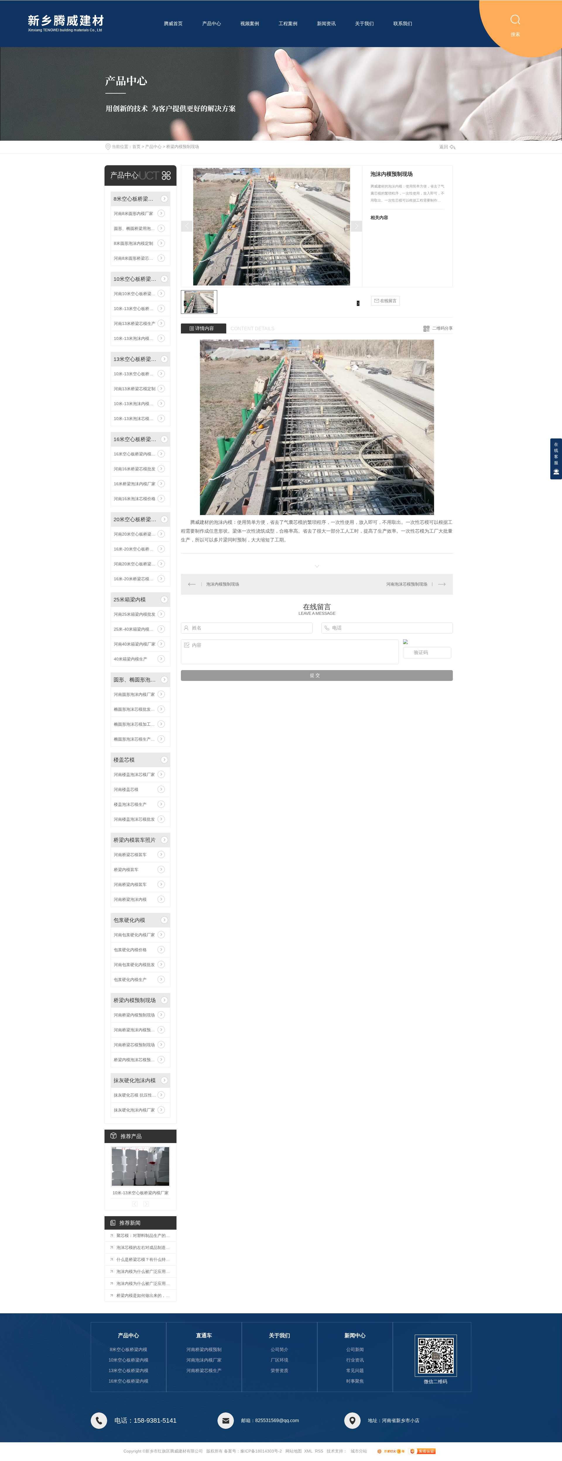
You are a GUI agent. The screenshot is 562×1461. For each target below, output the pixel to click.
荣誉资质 (279, 1370)
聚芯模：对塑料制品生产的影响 (143, 1235)
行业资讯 (355, 1359)
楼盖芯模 (124, 760)
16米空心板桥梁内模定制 (137, 454)
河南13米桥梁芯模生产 (134, 323)
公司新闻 (355, 1349)
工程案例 (288, 23)
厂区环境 (279, 1359)
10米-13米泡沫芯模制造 (135, 418)
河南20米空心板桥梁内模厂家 (140, 534)
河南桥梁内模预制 (204, 1349)
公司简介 (279, 1349)
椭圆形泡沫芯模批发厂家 (136, 709)
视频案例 (249, 23)
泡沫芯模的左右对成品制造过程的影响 (143, 1247)
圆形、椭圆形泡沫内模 (136, 680)
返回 (443, 146)
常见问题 (355, 1370)
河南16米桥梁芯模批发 (134, 469)
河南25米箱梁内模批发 (134, 614)
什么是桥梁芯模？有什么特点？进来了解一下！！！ (143, 1259)
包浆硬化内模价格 (130, 949)
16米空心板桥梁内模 (136, 439)
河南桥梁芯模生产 (204, 1370)
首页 (136, 146)
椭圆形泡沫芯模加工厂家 (136, 724)
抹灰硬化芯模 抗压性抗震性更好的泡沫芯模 (140, 1095)
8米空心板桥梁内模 (136, 199)
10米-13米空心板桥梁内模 (138, 308)
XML (308, 1451)
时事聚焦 (355, 1381)
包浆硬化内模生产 (130, 979)
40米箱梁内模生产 (130, 659)
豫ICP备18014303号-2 (261, 1451)
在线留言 (388, 300)
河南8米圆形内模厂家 (133, 213)
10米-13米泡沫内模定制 (135, 338)
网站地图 (293, 1451)
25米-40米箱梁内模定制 (135, 629)
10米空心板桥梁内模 (136, 279)
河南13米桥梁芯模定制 (134, 388)
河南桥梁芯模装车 (130, 854)
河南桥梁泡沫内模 (130, 899)
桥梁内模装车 (126, 869)
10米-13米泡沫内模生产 (135, 403)
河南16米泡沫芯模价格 (134, 498)
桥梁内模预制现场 (182, 146)
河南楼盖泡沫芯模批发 (134, 819)
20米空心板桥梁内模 (136, 519)
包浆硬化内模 (129, 920)
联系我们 (402, 23)
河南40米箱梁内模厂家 (134, 644)
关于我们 (364, 23)
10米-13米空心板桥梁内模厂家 (140, 373)
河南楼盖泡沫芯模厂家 (134, 774)
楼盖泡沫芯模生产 (130, 804)
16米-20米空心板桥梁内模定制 (140, 549)
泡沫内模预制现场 (222, 584)
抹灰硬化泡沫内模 (135, 1080)
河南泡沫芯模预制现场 (406, 584)
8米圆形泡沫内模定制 (133, 243)
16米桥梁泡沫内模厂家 (134, 483)
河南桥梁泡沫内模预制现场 (138, 1030)
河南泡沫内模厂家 (204, 1359)
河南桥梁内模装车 (130, 884)
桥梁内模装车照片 (135, 840)
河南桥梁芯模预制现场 (134, 1044)
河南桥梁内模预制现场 (134, 1015)
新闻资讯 (326, 23)
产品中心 (211, 23)
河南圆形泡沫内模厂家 (134, 694)
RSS (319, 1451)
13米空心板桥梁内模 (136, 359)
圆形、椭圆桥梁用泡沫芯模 (138, 228)
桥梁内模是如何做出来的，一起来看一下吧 (143, 1295)
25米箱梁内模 (130, 600)
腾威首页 (173, 23)
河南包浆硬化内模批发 (134, 964)
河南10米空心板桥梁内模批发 (140, 293)
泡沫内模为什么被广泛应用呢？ (143, 1271)
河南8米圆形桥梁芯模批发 (137, 258)
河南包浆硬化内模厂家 (134, 934)
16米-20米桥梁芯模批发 (135, 579)
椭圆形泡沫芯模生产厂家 (136, 739)
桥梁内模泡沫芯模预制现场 (138, 1059)
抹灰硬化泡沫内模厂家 (134, 1110)
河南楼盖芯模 (126, 789)
